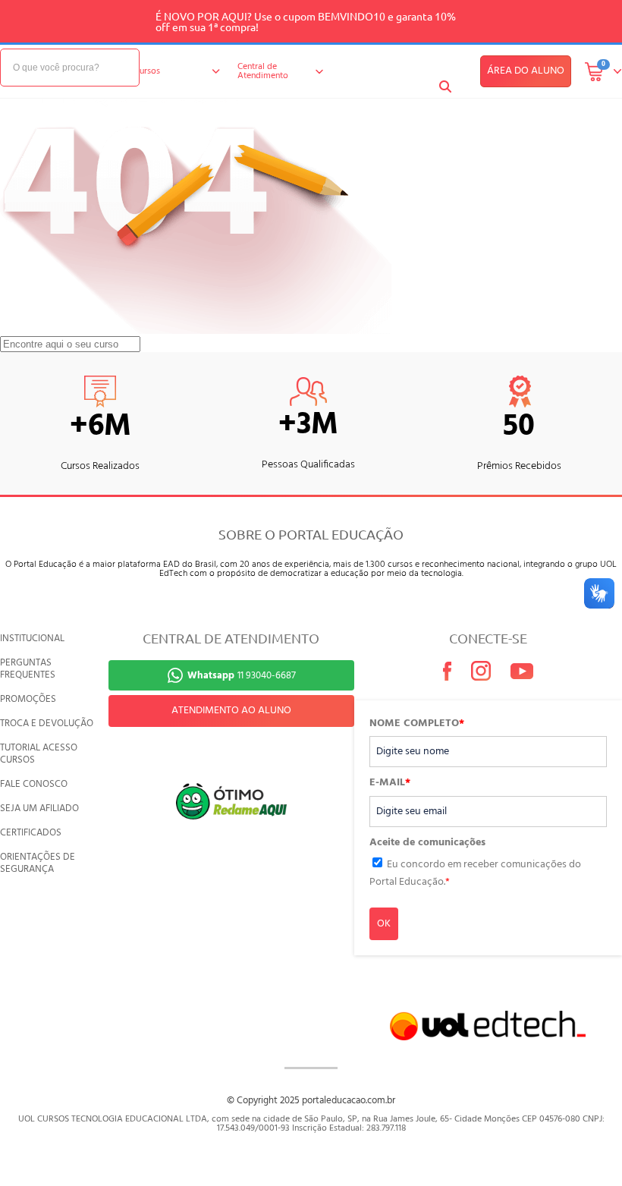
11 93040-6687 (241, 676)
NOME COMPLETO (416, 724)
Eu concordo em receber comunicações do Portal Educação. (475, 873)
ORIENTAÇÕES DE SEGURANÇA (37, 863)
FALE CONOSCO (34, 784)
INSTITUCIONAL (32, 638)
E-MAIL (389, 783)
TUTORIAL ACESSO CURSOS (38, 754)
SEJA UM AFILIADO (39, 808)
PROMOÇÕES (28, 699)
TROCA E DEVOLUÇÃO (46, 723)
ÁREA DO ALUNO (525, 71)
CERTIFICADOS (30, 833)
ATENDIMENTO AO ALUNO (231, 710)
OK (384, 924)
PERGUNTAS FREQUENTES (27, 669)
